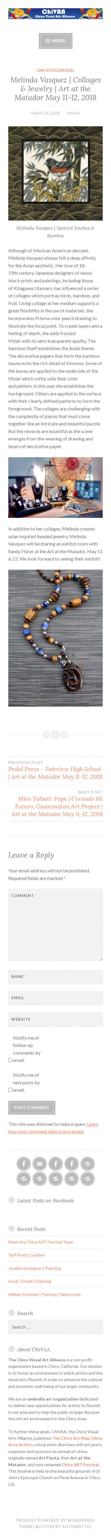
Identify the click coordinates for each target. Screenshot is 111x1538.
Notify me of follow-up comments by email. (27, 1049)
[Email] (40, 1164)
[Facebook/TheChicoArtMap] (56, 1164)
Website (20, 1019)
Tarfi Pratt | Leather (26, 1254)
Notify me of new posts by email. (26, 1082)
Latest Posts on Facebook (45, 1200)
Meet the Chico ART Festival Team (40, 1241)
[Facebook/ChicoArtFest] (72, 1164)
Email (19, 997)
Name (19, 976)
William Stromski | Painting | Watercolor (44, 1294)
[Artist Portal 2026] (40, 1179)
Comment (24, 895)
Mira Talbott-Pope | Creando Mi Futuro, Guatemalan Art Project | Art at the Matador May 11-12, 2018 (57, 804)
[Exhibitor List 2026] (72, 1179)
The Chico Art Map (70, 1438)
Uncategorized (55, 70)
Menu (59, 40)
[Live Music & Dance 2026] (56, 1179)
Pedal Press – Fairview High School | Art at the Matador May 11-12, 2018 (55, 770)
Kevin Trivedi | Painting (29, 1281)
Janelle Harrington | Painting (34, 1268)
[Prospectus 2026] (24, 1179)
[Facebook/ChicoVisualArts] (24, 1164)
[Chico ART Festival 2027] (88, 1179)
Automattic (76, 1526)
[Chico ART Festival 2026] (88, 1164)
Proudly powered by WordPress (55, 1520)
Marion (73, 112)
